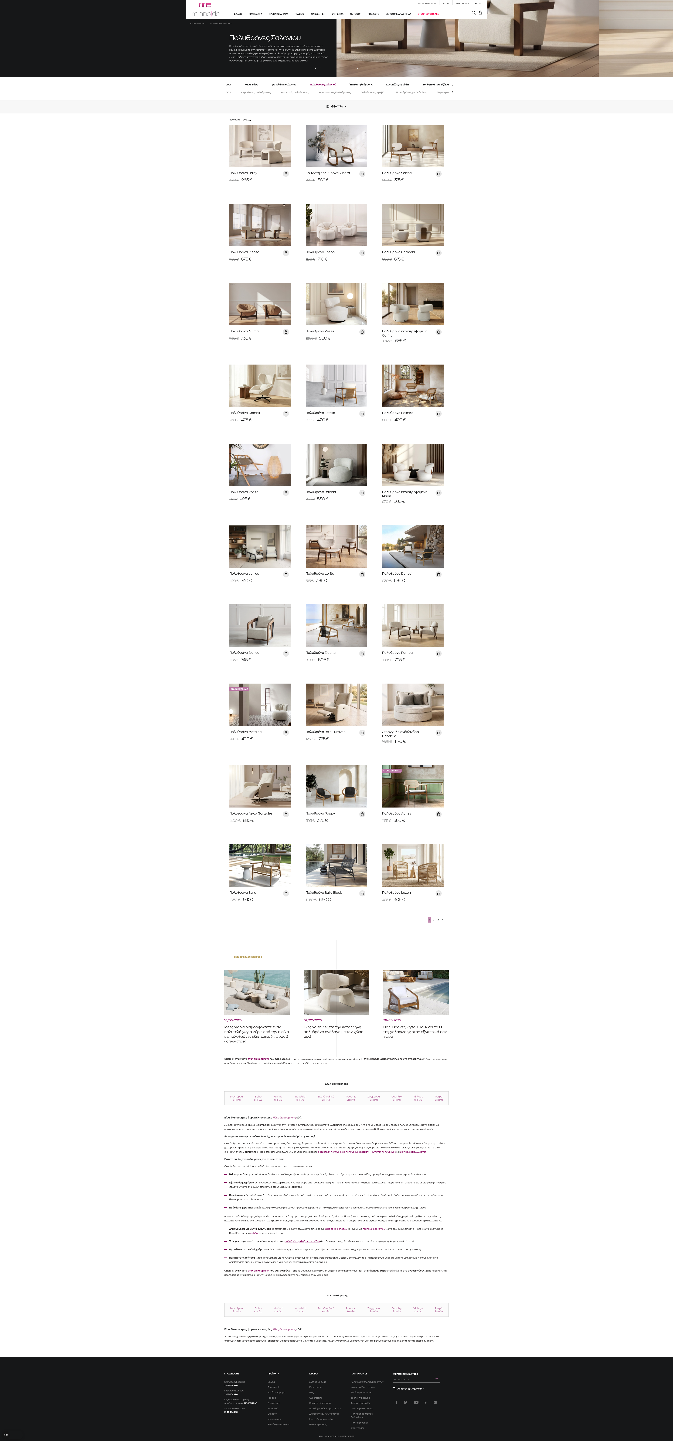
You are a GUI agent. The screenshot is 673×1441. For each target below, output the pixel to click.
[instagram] (435, 1402)
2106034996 (231, 1385)
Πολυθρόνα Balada (321, 492)
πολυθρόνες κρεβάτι (357, 1152)
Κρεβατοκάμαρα (276, 1392)
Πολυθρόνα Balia (242, 892)
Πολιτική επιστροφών (362, 1409)
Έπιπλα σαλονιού (198, 24)
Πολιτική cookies (359, 1423)
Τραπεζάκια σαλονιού (283, 85)
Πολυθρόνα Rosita (244, 492)
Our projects (315, 1398)
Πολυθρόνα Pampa (397, 652)
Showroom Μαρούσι (234, 1409)
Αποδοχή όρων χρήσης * (410, 1389)
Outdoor (272, 1414)
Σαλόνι (271, 1382)
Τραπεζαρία (274, 1387)
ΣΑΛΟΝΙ (238, 14)
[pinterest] (426, 1402)
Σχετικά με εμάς (317, 1382)
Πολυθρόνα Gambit (244, 412)
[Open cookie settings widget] (12, 1435)
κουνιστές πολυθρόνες (383, 1152)
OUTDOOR (355, 14)
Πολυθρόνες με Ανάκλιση (411, 92)
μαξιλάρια (255, 1233)
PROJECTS (373, 14)
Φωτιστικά (273, 1409)
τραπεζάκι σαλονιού (374, 1229)
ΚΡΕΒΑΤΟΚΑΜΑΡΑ (278, 14)
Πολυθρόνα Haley (243, 173)
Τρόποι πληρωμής (360, 1398)
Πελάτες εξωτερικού (320, 1403)
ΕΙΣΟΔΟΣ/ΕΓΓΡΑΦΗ (427, 4)
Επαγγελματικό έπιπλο (321, 1419)
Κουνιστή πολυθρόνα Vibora (328, 173)
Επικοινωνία (315, 1387)
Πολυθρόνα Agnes (396, 813)
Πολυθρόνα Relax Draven (325, 731)
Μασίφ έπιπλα (275, 1419)
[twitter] (406, 1402)
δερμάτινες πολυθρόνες (331, 1152)
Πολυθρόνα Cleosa (244, 252)
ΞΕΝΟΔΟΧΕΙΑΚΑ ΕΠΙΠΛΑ (398, 14)
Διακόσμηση (274, 1403)
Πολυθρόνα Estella (320, 412)
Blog (311, 1392)
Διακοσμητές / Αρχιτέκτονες (324, 1414)
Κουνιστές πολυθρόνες (295, 92)
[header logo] (205, 9)
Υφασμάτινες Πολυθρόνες (335, 92)
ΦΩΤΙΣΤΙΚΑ (338, 14)
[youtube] (416, 1402)
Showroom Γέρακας (234, 1382)
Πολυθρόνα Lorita (320, 573)
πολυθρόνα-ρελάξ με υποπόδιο (302, 1241)
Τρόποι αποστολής (360, 1403)
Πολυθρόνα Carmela (398, 252)
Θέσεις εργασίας (318, 1424)
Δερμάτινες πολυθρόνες (256, 92)
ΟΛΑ (228, 85)
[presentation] (318, 68)
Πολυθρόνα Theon (320, 252)
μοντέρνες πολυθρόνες (413, 1152)
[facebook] (396, 1402)
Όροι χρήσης (357, 1428)
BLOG (446, 4)
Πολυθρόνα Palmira (397, 412)
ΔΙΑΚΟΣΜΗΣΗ (318, 14)
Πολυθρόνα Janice (244, 573)
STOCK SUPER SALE (428, 14)
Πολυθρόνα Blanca (244, 652)
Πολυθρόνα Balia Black (324, 892)
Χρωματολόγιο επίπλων (363, 1387)
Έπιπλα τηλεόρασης (361, 85)
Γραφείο (272, 1398)
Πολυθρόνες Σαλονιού (323, 85)
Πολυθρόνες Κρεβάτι (373, 92)
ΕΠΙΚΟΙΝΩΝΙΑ (462, 4)
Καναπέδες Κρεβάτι (397, 85)
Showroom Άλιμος (233, 1391)
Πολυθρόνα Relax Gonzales (251, 813)
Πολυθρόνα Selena (397, 173)
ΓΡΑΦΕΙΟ (299, 14)
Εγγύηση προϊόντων (361, 1392)
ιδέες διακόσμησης (284, 1117)
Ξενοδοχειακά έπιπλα (279, 1424)
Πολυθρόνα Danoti (397, 573)
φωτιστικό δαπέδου (336, 1229)
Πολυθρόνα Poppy (320, 813)
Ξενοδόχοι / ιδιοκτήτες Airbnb (325, 1409)
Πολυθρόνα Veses (320, 331)
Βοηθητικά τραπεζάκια (436, 85)
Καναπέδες (251, 85)
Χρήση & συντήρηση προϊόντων (367, 1382)
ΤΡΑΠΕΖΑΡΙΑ (256, 14)
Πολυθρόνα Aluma (244, 331)
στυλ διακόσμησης (258, 1059)
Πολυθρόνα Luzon (396, 892)
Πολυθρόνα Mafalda (245, 731)
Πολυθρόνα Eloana (321, 652)
